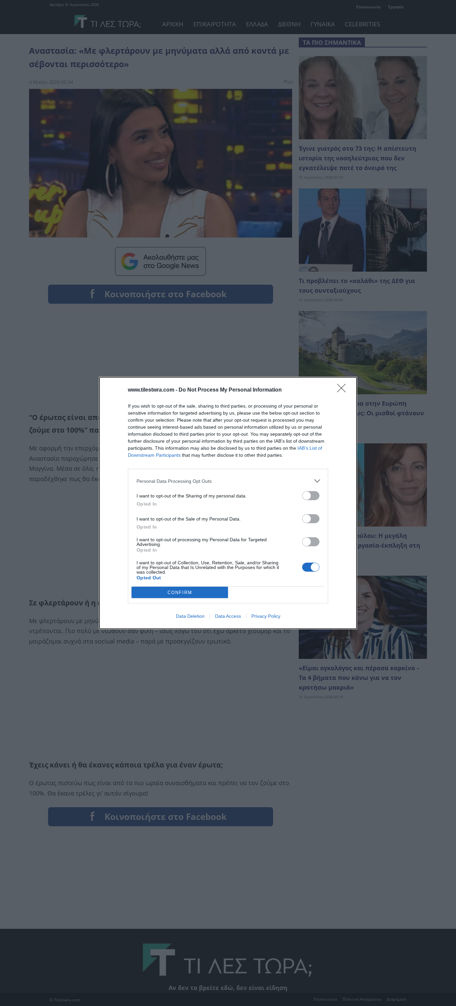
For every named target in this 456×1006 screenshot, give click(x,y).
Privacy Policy (265, 616)
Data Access (228, 616)
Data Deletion (190, 616)
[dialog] (228, 503)
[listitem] (228, 480)
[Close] (343, 390)
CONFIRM (180, 592)
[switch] (310, 495)
